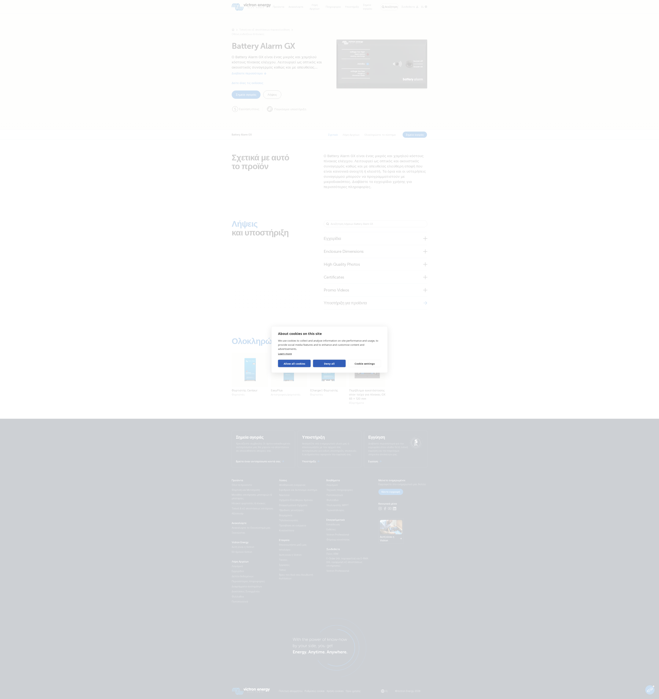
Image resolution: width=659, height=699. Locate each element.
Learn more (285, 353)
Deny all (329, 363)
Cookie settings (365, 363)
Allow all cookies (294, 363)
